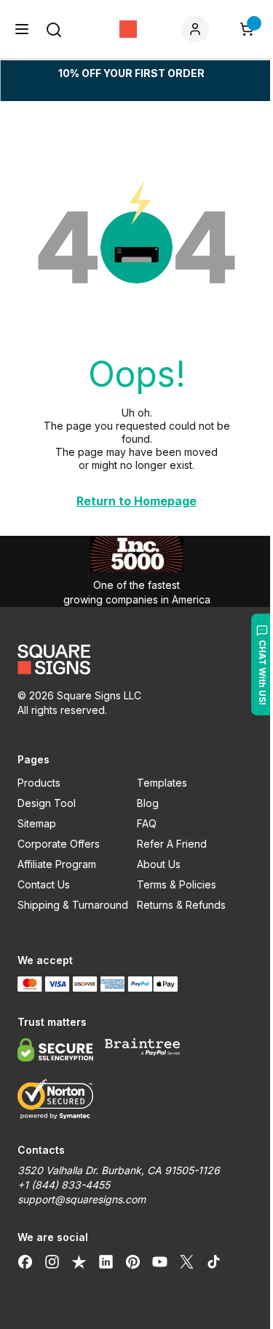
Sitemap (36, 823)
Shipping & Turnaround (72, 905)
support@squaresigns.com (81, 1199)
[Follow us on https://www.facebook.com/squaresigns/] (25, 1262)
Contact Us (43, 884)
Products (38, 782)
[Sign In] (198, 29)
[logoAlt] (136, 659)
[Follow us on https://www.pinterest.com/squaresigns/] (133, 1262)
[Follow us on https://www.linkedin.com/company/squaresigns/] (106, 1262)
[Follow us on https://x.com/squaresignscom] (186, 1262)
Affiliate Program (56, 864)
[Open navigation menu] (21, 29)
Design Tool (46, 803)
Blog (148, 803)
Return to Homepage (136, 501)
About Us (159, 864)
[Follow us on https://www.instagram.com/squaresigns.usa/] (52, 1262)
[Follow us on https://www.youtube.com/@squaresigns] (159, 1262)
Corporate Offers (58, 844)
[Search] (54, 30)
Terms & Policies (176, 884)
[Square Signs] (128, 29)
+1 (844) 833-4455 (63, 1185)
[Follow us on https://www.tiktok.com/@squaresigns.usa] (213, 1262)
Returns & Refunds (181, 905)
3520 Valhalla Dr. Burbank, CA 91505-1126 (118, 1170)
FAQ (147, 823)
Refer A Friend (172, 844)
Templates (162, 782)
